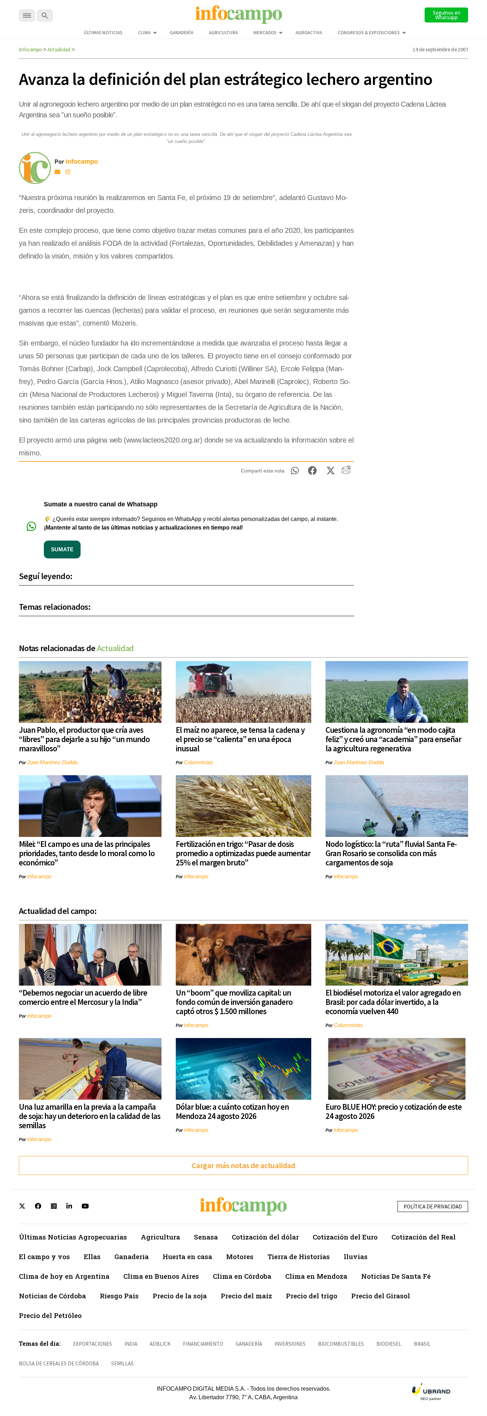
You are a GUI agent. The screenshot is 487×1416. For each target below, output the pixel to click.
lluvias (356, 1256)
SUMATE (62, 549)
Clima (144, 33)
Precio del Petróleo (50, 1315)
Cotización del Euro (345, 1236)
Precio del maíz (246, 1295)
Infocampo (30, 49)
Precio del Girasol (380, 1295)
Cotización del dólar (265, 1236)
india (130, 1343)
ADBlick (160, 1343)
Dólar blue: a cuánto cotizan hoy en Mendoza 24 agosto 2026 (232, 1111)
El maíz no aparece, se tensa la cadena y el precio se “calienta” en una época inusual (240, 739)
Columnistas (198, 762)
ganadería (249, 1343)
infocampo (39, 876)
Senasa (206, 1236)
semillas (122, 1363)
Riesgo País (119, 1295)
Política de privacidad (433, 1206)
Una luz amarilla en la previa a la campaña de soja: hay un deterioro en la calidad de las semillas (89, 1115)
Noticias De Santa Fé (396, 1276)
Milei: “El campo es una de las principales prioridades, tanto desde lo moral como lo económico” (87, 853)
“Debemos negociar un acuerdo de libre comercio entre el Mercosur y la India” (83, 997)
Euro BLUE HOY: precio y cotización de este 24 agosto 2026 (393, 1111)
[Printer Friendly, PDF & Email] (346, 472)
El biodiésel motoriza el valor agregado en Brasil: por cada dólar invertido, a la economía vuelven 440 (393, 1001)
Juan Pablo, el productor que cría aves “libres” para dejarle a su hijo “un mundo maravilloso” (84, 739)
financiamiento (203, 1343)
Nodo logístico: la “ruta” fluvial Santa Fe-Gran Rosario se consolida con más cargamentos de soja (391, 853)
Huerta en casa (187, 1256)
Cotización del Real (423, 1236)
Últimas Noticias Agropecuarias (73, 1236)
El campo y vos (44, 1256)
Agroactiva (309, 33)
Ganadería (181, 33)
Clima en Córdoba (242, 1276)
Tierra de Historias (298, 1256)
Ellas (92, 1256)
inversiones (290, 1343)
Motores (239, 1256)
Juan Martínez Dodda (52, 762)
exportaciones (92, 1343)
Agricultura (223, 33)
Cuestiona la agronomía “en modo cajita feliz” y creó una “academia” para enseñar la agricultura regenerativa (393, 739)
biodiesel (388, 1343)
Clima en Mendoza (316, 1276)
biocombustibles (341, 1343)
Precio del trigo (311, 1295)
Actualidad (59, 49)
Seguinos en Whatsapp (446, 15)
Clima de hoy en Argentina (64, 1276)
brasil (422, 1343)
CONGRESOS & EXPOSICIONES (369, 33)
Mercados (264, 33)
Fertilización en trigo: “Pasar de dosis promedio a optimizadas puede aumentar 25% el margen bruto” (243, 853)
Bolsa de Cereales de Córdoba (59, 1363)
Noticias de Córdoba (52, 1295)
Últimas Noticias (103, 33)
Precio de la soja (180, 1295)
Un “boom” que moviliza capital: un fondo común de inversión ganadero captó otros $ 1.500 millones (234, 1001)
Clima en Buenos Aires (161, 1276)
